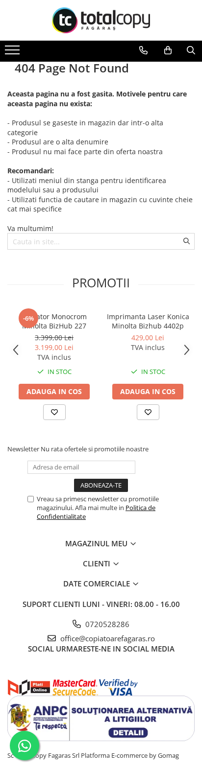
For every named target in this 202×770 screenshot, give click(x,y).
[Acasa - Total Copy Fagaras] (101, 20)
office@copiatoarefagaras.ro (106, 638)
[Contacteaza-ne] (143, 50)
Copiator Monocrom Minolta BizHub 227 (54, 321)
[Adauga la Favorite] (54, 412)
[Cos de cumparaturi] (167, 50)
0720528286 (106, 624)
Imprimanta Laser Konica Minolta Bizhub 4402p (148, 321)
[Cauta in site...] (191, 50)
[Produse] (13, 53)
